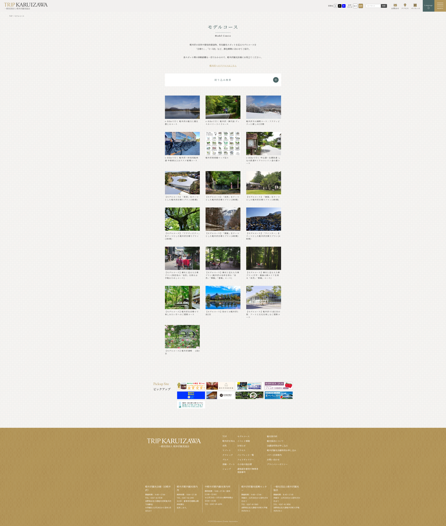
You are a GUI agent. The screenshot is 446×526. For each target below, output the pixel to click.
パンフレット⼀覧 (245, 454)
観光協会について (275, 440)
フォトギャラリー (245, 459)
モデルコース (243, 436)
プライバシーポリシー (277, 464)
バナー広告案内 (274, 454)
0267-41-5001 (252, 504)
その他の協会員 (244, 464)
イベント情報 (243, 440)
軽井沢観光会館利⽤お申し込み (281, 450)
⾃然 (224, 445)
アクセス (241, 450)
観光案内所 (272, 436)
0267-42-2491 (188, 497)
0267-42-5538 (156, 497)
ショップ (226, 468)
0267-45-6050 (216, 504)
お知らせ (241, 445)
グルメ (225, 459)
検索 (383, 6)
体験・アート (228, 464)
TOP (224, 436)
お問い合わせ (273, 459)
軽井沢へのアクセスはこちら (223, 65)
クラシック (227, 454)
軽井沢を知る (228, 440)
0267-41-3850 (284, 504)
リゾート (226, 450)
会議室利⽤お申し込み (277, 445)
